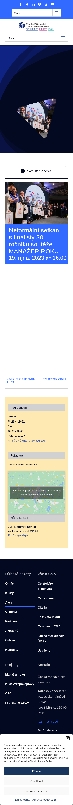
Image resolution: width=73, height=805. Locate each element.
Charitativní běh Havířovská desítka (21, 380)
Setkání (40, 440)
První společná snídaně (54, 378)
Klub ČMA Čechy (17, 440)
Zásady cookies (22, 800)
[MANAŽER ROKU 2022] (36, 100)
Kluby (31, 440)
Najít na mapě (48, 720)
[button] (67, 738)
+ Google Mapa (19, 533)
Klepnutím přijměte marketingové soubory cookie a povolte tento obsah (36, 491)
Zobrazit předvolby (36, 790)
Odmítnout (36, 781)
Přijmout (36, 771)
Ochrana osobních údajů (44, 800)
